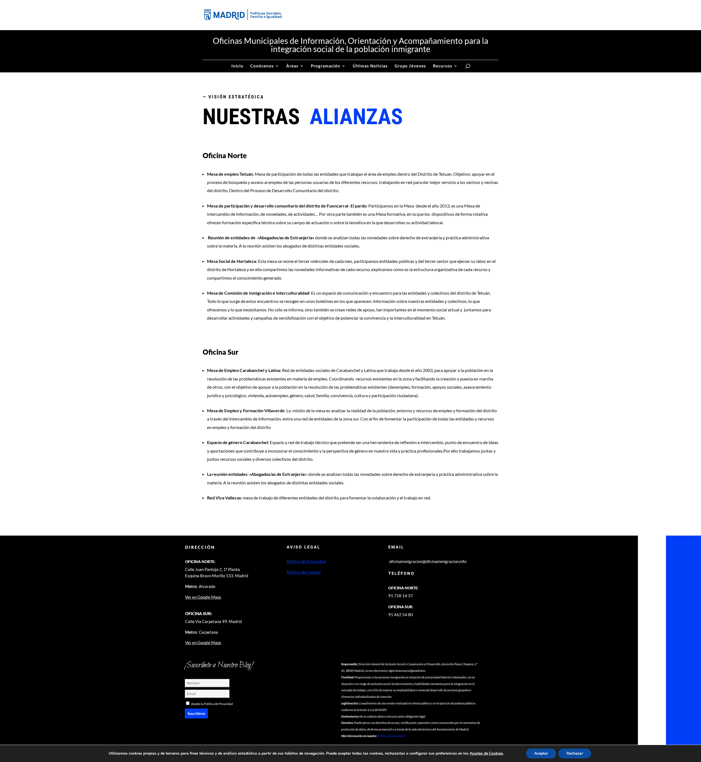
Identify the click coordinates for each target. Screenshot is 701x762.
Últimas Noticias (370, 66)
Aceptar (541, 753)
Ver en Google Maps (203, 597)
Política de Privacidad (306, 561)
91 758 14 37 (400, 595)
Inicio (237, 66)
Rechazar (575, 753)
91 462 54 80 (400, 614)
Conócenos (262, 66)
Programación (325, 66)
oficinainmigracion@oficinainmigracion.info (427, 561)
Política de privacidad (391, 736)
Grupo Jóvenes (410, 66)
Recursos (442, 66)
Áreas (292, 66)
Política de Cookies (304, 572)
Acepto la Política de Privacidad (212, 704)
